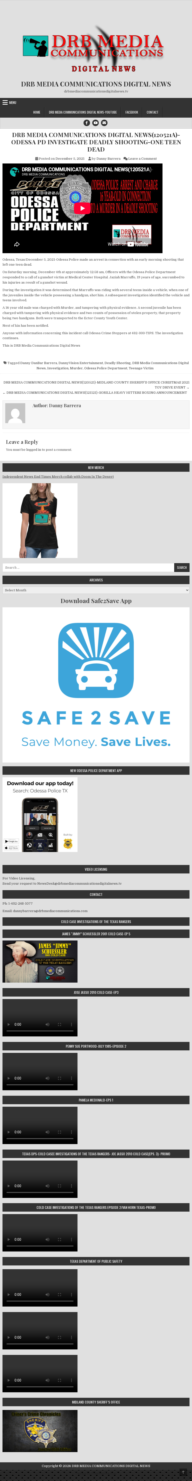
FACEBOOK (132, 112)
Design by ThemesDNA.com (96, 1473)
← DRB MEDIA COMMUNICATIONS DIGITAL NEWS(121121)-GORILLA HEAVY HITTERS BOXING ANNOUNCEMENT (94, 392)
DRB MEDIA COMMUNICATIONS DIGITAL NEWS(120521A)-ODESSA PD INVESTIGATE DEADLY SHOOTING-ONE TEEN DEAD (96, 142)
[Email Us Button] (104, 123)
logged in (33, 450)
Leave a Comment (142, 158)
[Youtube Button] (95, 123)
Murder (76, 368)
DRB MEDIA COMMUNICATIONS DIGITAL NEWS (96, 83)
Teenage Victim (141, 368)
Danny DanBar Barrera (38, 363)
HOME (36, 112)
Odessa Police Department (105, 368)
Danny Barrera (108, 158)
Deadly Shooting (117, 363)
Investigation (57, 368)
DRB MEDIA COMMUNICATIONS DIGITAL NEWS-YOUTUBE (83, 112)
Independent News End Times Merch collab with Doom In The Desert (58, 476)
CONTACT (152, 112)
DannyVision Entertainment (80, 363)
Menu (12, 102)
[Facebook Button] (87, 123)
